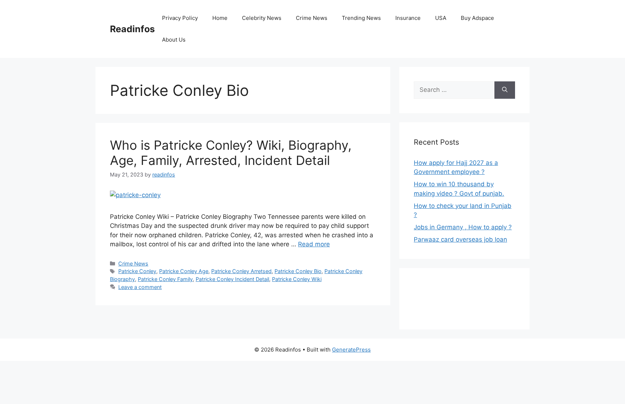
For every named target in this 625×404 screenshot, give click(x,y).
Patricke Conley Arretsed (241, 271)
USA (440, 17)
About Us (174, 39)
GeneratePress (351, 349)
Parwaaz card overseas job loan (460, 239)
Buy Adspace (477, 17)
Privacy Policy (180, 17)
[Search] (504, 90)
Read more (314, 244)
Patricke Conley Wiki (297, 279)
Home (220, 17)
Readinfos (132, 29)
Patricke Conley (137, 271)
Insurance (408, 17)
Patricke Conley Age (183, 271)
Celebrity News (261, 17)
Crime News (311, 17)
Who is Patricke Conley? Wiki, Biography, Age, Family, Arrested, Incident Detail (231, 152)
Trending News (361, 17)
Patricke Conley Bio (298, 271)
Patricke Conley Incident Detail (232, 279)
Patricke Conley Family (165, 279)
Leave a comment (140, 287)
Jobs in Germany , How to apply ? (463, 227)
